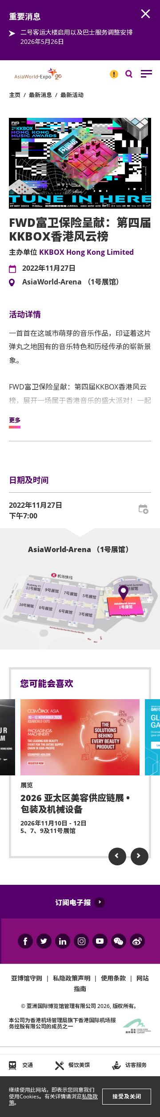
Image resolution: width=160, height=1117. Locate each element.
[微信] (118, 941)
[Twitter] (44, 941)
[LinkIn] (62, 941)
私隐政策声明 (71, 978)
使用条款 (113, 978)
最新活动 (72, 95)
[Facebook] (25, 941)
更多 (14, 420)
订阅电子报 (73, 902)
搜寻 (135, 76)
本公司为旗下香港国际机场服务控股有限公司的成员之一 (62, 1023)
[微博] (137, 941)
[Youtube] (100, 941)
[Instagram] (81, 941)
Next (139, 856)
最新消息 (40, 95)
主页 (14, 95)
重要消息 (111, 70)
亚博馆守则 (26, 978)
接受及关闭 (126, 1096)
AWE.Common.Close (145, 14)
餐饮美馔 (79, 1065)
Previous (117, 856)
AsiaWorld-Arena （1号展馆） (72, 282)
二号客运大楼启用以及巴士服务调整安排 (76, 32)
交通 (27, 1065)
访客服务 (136, 1065)
